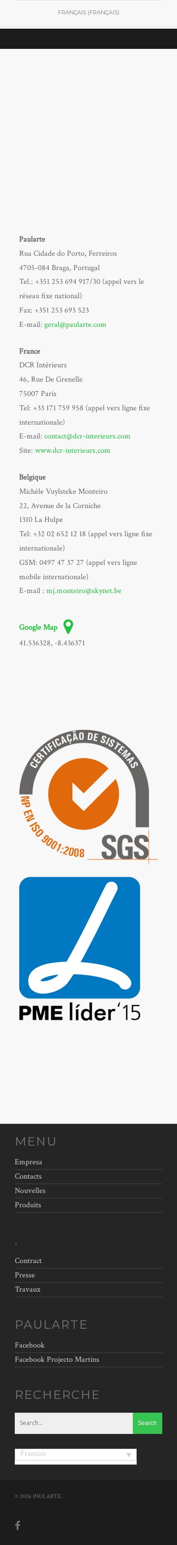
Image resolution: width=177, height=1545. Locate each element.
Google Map (39, 627)
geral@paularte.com (75, 324)
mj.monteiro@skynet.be (83, 591)
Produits (28, 1205)
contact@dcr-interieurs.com (87, 436)
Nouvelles (30, 1191)
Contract (28, 1262)
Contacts (28, 1176)
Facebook (30, 1345)
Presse (25, 1275)
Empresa (28, 1163)
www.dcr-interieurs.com (73, 450)
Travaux (27, 1289)
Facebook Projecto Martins (57, 1359)
